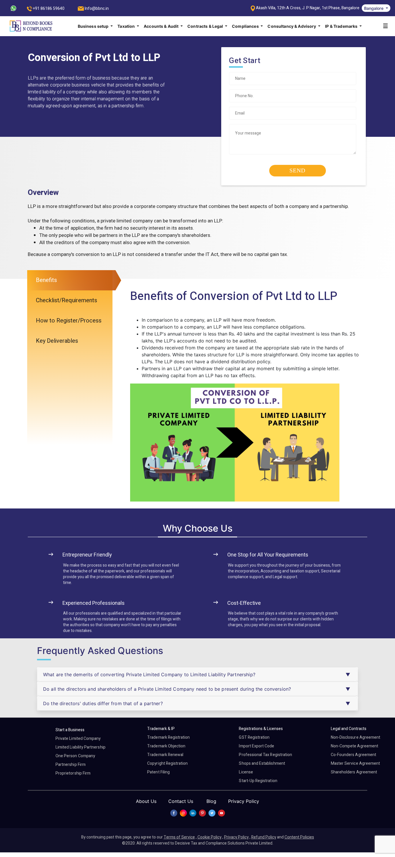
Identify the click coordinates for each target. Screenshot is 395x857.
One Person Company (75, 756)
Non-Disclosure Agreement (355, 737)
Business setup (94, 26)
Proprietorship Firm (73, 773)
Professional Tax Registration (265, 755)
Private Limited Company (78, 739)
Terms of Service (179, 837)
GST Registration (254, 737)
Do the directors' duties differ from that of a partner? (103, 703)
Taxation (126, 26)
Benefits (46, 280)
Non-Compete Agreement (354, 746)
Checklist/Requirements (66, 300)
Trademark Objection (166, 746)
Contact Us (180, 801)
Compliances (246, 26)
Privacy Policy (243, 801)
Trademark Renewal (165, 755)
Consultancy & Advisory (292, 26)
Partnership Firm (71, 765)
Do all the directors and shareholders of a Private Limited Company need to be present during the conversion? (167, 689)
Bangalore (374, 8)
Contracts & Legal (205, 26)
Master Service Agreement (355, 763)
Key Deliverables (57, 341)
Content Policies (299, 837)
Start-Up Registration (258, 781)
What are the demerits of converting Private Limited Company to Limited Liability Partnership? (149, 674)
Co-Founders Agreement (353, 755)
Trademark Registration (168, 737)
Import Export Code (256, 746)
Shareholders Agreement (354, 772)
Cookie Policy (210, 837)
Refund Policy (263, 837)
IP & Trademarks (341, 26)
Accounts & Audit (161, 26)
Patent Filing (158, 772)
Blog (211, 801)
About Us (146, 801)
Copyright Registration (167, 763)
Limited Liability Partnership (81, 747)
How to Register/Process (68, 320)
